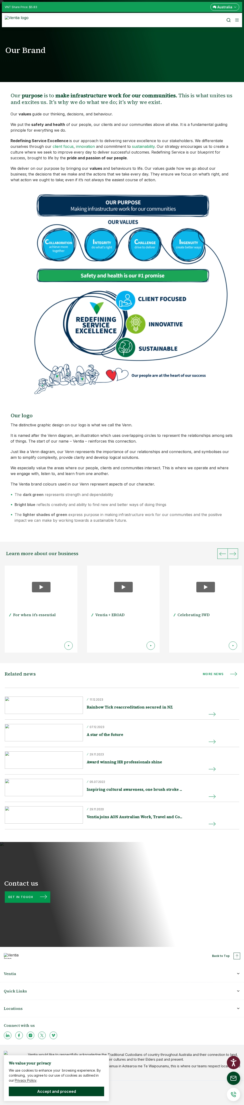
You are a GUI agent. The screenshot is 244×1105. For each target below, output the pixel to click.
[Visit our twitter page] (42, 1035)
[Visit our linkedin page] (7, 1035)
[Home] (17, 19)
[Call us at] (233, 1094)
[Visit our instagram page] (30, 1035)
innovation (85, 146)
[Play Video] (41, 587)
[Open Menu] (236, 20)
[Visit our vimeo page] (53, 1035)
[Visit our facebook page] (19, 1035)
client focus (63, 146)
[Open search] (228, 20)
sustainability (143, 146)
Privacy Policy (25, 1080)
